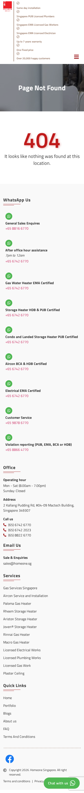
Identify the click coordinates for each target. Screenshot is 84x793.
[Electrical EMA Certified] (8, 383)
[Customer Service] (8, 410)
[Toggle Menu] (74, 59)
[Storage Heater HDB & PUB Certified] (8, 302)
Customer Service (18, 417)
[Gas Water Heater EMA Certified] (8, 276)
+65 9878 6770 (16, 422)
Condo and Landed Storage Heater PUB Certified (41, 336)
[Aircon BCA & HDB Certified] (8, 356)
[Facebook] (9, 759)
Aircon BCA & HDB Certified (26, 363)
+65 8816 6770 (16, 228)
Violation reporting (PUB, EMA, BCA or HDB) (38, 444)
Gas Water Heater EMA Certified (29, 282)
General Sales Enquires (22, 223)
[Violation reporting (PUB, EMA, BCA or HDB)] (8, 437)
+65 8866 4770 (16, 449)
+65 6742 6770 (16, 261)
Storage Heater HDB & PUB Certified (32, 309)
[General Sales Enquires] (8, 216)
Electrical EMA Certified (23, 390)
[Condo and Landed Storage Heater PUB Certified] (8, 329)
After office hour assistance (26, 250)
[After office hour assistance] (8, 243)
